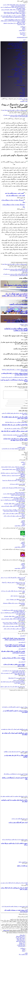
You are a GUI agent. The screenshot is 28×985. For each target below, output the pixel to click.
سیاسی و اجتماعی (21, 58)
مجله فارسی (19, 81)
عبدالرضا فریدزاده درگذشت (18, 304)
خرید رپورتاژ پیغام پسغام (17, 45)
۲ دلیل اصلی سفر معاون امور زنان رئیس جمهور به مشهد (13, 686)
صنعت (23, 66)
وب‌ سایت (25, 405)
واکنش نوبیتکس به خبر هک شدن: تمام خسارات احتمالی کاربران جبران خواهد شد (15, 439)
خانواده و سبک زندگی (20, 62)
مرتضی (23, 557)
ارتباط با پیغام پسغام (20, 936)
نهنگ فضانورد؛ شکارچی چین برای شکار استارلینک (14, 424)
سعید (24, 536)
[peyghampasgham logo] (22, 37)
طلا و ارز (20, 53)
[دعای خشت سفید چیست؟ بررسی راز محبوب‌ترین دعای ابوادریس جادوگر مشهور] (13, 671)
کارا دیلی (20, 79)
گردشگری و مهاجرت (17, 56)
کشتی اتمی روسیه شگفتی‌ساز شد (15, 195)
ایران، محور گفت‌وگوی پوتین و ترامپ (18, 822)
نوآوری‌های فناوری (21, 944)
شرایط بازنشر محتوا (20, 941)
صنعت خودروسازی (18, 67)
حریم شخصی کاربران (20, 937)
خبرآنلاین (18, 110)
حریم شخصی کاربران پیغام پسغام (15, 44)
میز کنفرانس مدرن (18, 82)
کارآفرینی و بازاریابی (17, 75)
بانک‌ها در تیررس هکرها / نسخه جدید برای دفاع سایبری (13, 448)
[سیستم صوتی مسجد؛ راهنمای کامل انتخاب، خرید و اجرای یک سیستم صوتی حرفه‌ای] (20, 492)
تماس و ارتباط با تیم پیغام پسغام (15, 43)
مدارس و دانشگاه (18, 72)
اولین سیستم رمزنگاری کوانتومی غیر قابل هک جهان (14, 431)
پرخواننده (23, 462)
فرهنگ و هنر (19, 64)
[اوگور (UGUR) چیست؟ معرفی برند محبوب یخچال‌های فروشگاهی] (13, 474)
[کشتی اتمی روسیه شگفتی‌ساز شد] (15, 193)
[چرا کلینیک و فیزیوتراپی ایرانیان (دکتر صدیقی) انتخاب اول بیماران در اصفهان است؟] (19, 680)
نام (26, 400)
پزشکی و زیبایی (21, 60)
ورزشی (20, 61)
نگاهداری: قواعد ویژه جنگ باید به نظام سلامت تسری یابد (13, 15)
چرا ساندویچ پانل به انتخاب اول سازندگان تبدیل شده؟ (13, 480)
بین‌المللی (23, 49)
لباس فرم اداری (21, 946)
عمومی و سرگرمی (21, 55)
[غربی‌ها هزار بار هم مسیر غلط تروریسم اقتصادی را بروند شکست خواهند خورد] (13, 498)
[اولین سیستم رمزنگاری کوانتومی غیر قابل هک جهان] (15, 428)
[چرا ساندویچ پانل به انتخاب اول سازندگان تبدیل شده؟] (20, 479)
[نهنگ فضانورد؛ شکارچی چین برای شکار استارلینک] (16, 422)
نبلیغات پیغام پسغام (21, 938)
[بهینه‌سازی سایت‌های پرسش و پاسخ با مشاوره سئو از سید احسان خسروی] (13, 468)
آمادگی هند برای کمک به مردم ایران (17, 484)
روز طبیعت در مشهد (22, 865)
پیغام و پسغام (22, 41)
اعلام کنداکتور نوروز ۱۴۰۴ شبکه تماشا (16, 678)
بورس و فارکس (18, 50)
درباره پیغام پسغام (18, 46)
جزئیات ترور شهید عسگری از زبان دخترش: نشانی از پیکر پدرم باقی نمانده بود (14, 295)
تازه (24, 463)
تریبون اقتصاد (22, 943)
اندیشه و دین (19, 65)
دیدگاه (25, 390)
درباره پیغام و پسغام (20, 85)
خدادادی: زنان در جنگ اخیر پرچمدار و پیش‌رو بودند (14, 12)
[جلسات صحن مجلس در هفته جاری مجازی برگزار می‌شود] (13, 514)
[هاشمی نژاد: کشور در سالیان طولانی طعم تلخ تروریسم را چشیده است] (13, 504)
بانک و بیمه (22, 51)
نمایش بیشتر (24, 271)
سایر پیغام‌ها (22, 77)
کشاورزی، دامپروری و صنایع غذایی (14, 76)
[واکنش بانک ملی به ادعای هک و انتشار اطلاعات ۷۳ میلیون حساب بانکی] (14, 414)
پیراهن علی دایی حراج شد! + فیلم (18, 595)
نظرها (23, 464)
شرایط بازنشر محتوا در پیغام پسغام (14, 48)
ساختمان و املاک (18, 70)
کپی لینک (13, 262)
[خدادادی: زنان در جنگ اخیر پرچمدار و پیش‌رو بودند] (14, 509)
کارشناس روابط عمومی (19, 525)
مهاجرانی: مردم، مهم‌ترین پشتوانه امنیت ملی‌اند (15, 19)
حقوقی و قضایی (18, 59)
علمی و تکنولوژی (21, 71)
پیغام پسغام (22, 935)
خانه (26, 98)
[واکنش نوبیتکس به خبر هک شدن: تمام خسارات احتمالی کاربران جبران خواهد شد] (14, 436)
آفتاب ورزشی (19, 80)
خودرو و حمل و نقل (15, 69)
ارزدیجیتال (20, 54)
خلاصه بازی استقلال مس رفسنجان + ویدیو (16, 599)
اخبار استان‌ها (24, 307)
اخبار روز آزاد (22, 942)
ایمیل (25, 403)
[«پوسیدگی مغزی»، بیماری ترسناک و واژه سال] (13, 202)
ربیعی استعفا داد (21, 587)
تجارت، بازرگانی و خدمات (19, 74)
